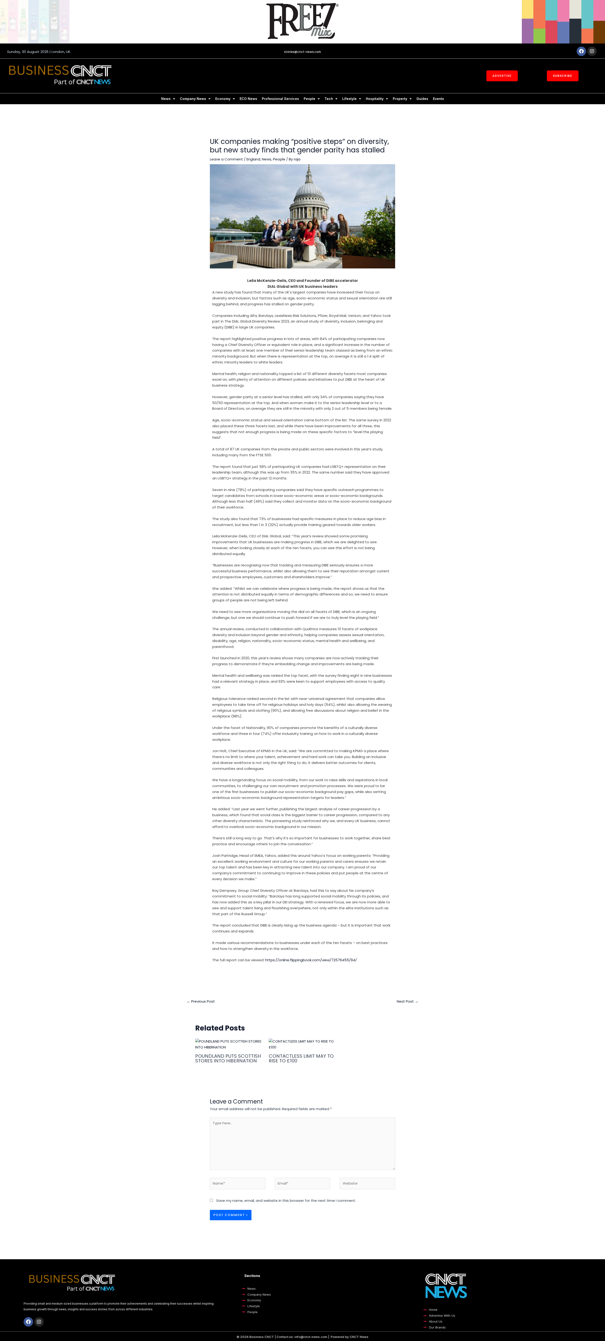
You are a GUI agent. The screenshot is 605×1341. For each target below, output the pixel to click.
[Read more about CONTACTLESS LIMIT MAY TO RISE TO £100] (302, 1044)
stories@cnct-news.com (302, 52)
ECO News (248, 99)
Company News (193, 99)
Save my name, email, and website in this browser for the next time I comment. (286, 1200)
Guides (422, 99)
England (253, 159)
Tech (328, 99)
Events (438, 99)
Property (400, 99)
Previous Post (201, 1001)
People (309, 99)
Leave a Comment (226, 159)
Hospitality (375, 99)
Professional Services (280, 99)
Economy (222, 99)
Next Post (407, 1001)
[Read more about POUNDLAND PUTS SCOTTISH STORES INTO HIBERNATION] (229, 1044)
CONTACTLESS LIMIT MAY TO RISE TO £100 (301, 1058)
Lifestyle (349, 99)
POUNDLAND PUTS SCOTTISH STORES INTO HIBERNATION (228, 1058)
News (166, 99)
